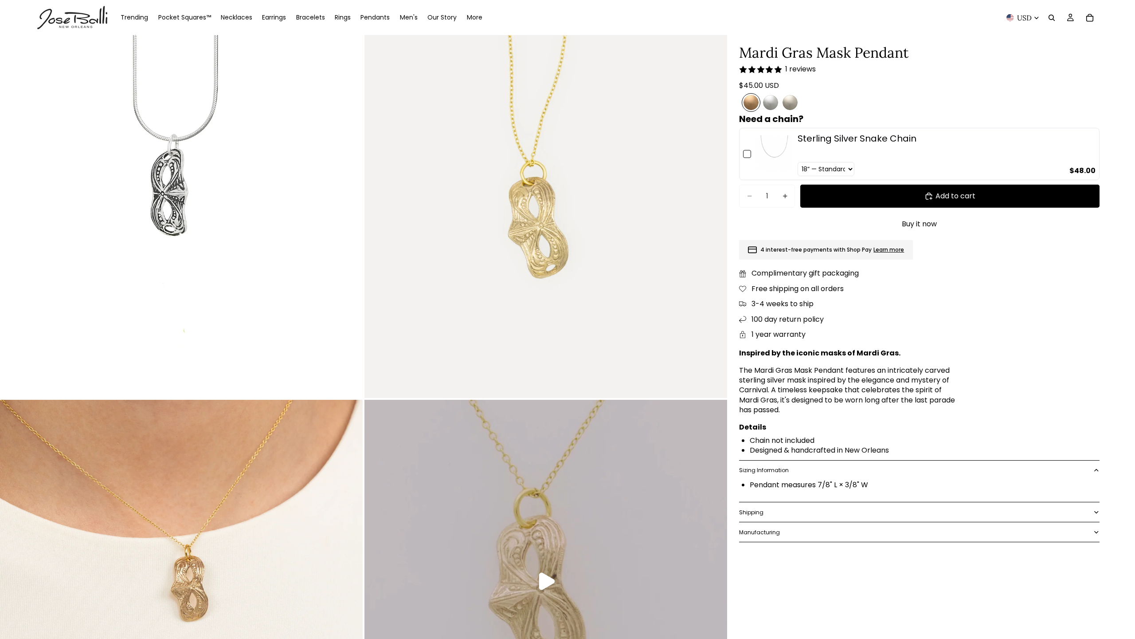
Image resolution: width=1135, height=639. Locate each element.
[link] (774, 154)
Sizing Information (764, 470)
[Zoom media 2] (545, 216)
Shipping (751, 512)
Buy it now (919, 224)
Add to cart (955, 196)
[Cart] (1090, 18)
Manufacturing (759, 532)
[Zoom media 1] (181, 216)
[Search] (1051, 18)
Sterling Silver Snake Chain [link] (857, 138)
